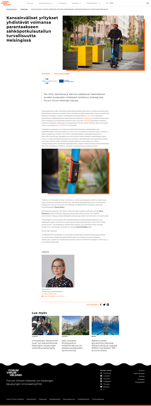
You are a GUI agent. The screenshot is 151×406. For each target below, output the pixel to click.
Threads (106, 384)
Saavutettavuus (69, 399)
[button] (147, 3)
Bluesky (106, 387)
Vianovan (86, 121)
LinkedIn (107, 305)
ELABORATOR (63, 125)
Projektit (63, 3)
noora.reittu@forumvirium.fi (54, 296)
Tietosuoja (43, 399)
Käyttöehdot (31, 399)
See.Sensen (88, 118)
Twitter (104, 305)
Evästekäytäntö (83, 399)
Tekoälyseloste (54, 399)
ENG (112, 3)
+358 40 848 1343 (49, 294)
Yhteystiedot (91, 3)
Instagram (107, 381)
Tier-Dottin (91, 116)
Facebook (100, 305)
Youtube (106, 379)
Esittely (75, 3)
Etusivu (30, 3)
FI (107, 3)
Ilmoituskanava (98, 399)
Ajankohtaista (45, 3)
